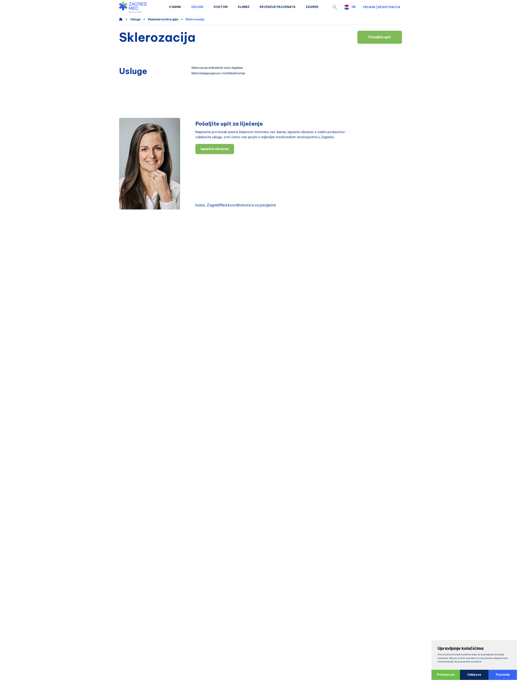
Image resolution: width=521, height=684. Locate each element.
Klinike (244, 7)
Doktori (221, 7)
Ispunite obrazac (214, 149)
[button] (334, 7)
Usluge (197, 7)
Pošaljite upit (380, 37)
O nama (175, 7)
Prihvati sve (446, 674)
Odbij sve (474, 674)
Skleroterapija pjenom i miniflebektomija (218, 73)
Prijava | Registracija (381, 7)
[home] (123, 19)
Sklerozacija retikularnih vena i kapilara (217, 68)
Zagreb (312, 7)
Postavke (503, 674)
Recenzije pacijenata (278, 7)
